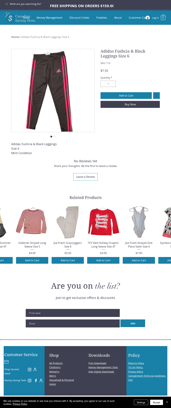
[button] (163, 17)
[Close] (167, 402)
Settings (141, 402)
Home (15, 37)
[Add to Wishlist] (156, 95)
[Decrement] (103, 84)
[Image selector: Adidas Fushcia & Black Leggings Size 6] (51, 136)
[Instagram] (29, 369)
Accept (156, 402)
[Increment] (113, 84)
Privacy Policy (20, 404)
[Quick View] (32, 222)
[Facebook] (36, 380)
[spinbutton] (108, 84)
